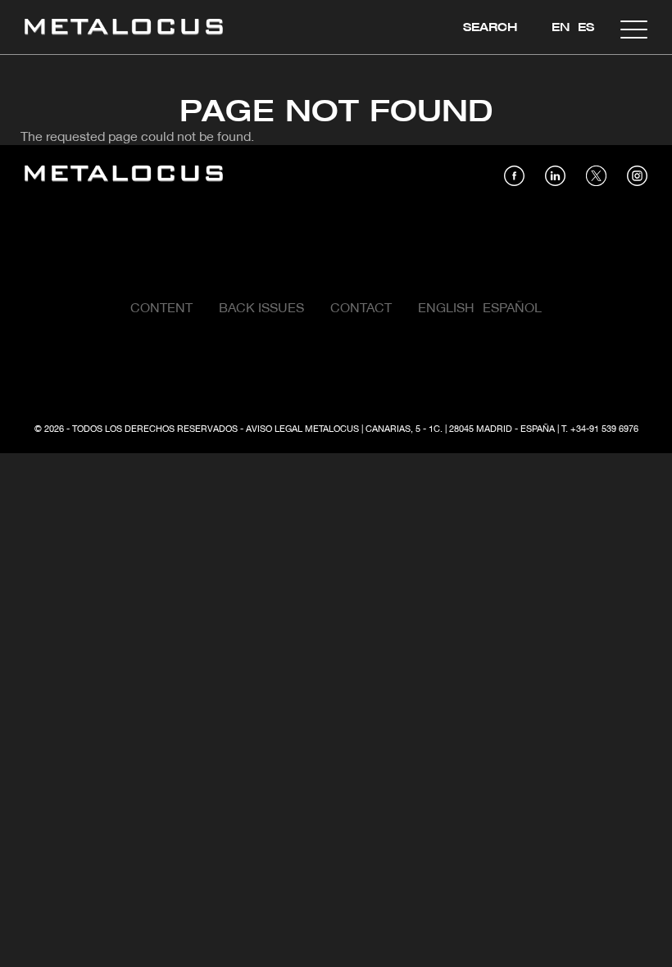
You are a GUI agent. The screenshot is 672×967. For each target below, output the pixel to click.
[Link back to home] (124, 29)
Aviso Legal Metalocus (302, 429)
